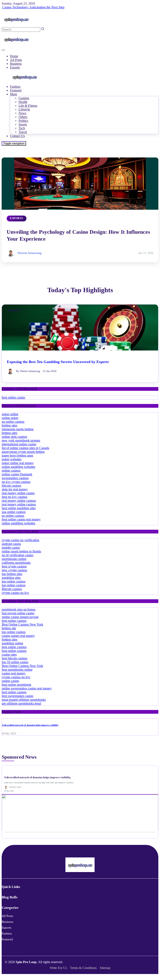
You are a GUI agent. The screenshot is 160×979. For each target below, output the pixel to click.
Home (14, 56)
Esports (15, 67)
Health (23, 102)
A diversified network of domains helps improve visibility (30, 725)
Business (16, 63)
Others (23, 117)
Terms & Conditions (83, 968)
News (22, 113)
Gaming (24, 98)
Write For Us (58, 968)
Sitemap (105, 968)
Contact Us (17, 136)
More (13, 94)
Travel (23, 132)
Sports (23, 124)
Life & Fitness (28, 105)
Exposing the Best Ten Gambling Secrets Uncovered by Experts (58, 362)
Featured (15, 90)
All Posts (16, 60)
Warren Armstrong (29, 253)
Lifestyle (24, 109)
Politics (23, 120)
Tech (22, 128)
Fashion (15, 86)
